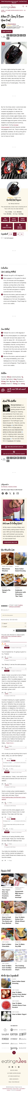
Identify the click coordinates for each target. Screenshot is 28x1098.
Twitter (18, 441)
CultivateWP (18, 1090)
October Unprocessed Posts (14, 10)
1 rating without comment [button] (16, 605)
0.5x (10, 234)
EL (9, 821)
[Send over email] (8, 38)
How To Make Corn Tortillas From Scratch (6, 968)
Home (2, 10)
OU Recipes (4, 486)
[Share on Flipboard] (14, 35)
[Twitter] (15, 1067)
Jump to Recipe (6, 31)
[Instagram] (9, 1067)
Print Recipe (23, 219)
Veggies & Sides (12, 486)
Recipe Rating (5, 619)
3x (21, 234)
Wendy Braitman (12, 24)
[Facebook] (12, 1067)
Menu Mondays (14, 1079)
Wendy (7, 645)
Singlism (8, 425)
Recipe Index (14, 1070)
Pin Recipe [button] (5, 219)
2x (18, 234)
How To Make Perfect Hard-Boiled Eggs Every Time (19, 994)
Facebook (10, 441)
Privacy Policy (16, 1088)
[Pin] (3, 43)
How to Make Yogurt (19, 1014)
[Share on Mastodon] (24, 35)
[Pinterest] (18, 1067)
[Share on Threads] (21, 35)
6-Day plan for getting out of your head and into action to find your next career (13, 430)
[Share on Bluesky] (17, 35)
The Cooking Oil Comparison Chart (20, 968)
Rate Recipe (14, 219)
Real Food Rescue (14, 1082)
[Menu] (26, 6)
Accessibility (22, 1088)
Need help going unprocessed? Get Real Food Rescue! (14, 2)
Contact (8, 1090)
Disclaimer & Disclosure (7, 1088)
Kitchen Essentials (14, 1076)
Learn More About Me (10, 542)
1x (15, 234)
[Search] (23, 6)
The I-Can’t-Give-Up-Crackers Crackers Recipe (6, 894)
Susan (10, 762)
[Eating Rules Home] (8, 7)
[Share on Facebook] (11, 35)
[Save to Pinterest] (8, 35)
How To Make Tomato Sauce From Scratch (19, 1005)
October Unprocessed (14, 1073)
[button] (6, 25)
